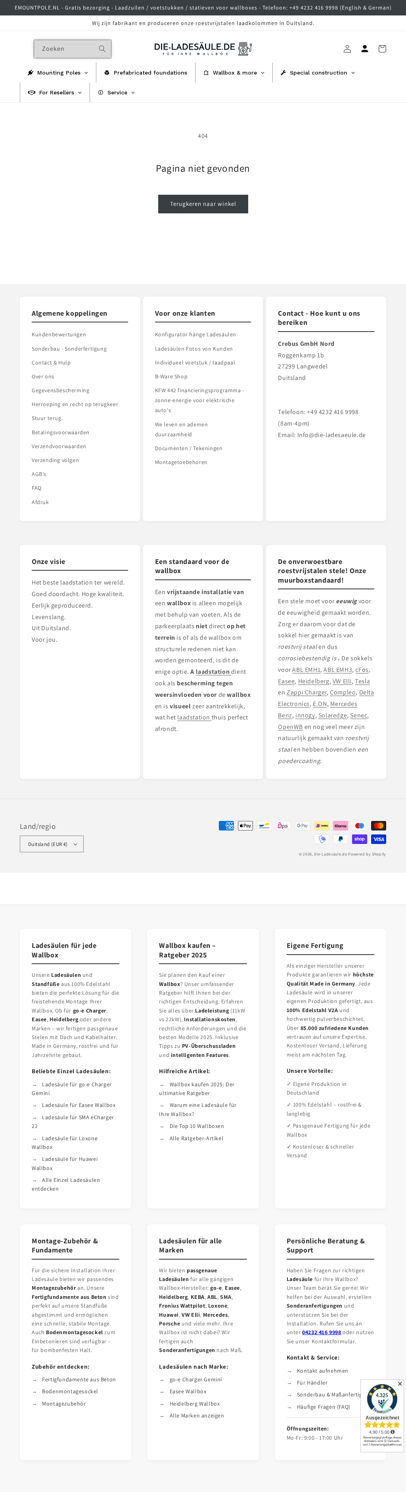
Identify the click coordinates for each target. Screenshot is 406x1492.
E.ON (320, 704)
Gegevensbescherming (60, 390)
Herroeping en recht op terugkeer (75, 404)
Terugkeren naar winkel (203, 203)
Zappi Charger (307, 692)
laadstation (194, 717)
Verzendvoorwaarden (59, 446)
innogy (305, 715)
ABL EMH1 (306, 669)
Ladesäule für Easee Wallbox (78, 1104)
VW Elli (342, 681)
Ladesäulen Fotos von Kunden (194, 348)
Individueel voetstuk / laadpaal (195, 362)
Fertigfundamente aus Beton (79, 1379)
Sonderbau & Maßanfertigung (334, 1394)
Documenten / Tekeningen (189, 448)
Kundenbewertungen (59, 334)
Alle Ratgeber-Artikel (197, 1138)
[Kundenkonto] (364, 49)
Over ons (43, 376)
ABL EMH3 (338, 669)
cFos (361, 669)
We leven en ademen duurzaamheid (181, 429)
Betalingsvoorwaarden (61, 432)
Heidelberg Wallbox (195, 1403)
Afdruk (40, 502)
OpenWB (290, 727)
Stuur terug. (47, 418)
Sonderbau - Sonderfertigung (69, 348)
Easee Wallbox (188, 1391)
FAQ (37, 487)
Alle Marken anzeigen (197, 1415)
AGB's (39, 474)
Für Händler (312, 1382)
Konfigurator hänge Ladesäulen (195, 334)
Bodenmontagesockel (70, 1391)
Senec (358, 715)
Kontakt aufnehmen (323, 1370)
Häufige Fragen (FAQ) (323, 1406)
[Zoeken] (102, 49)
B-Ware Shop (171, 376)
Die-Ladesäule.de (330, 854)
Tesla (362, 681)
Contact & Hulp (51, 362)
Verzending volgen (55, 460)
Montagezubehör (64, 1403)
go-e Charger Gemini (196, 1379)
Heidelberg (313, 681)
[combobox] (72, 49)
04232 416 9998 (321, 1332)
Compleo (343, 692)
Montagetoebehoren (181, 462)
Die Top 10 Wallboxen (197, 1126)
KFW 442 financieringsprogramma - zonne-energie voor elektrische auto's (199, 400)
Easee (286, 681)
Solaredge (332, 715)
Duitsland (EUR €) (48, 844)
